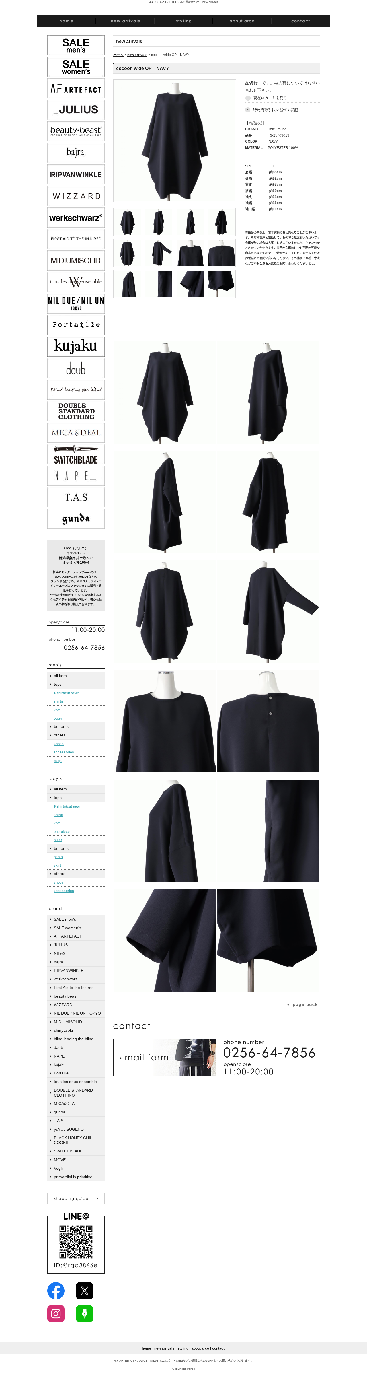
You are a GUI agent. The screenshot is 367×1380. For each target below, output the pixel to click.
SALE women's (67, 928)
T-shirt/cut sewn (66, 693)
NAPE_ (60, 1056)
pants (58, 857)
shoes (59, 744)
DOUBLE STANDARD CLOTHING (73, 1092)
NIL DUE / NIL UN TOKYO (77, 1013)
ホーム (118, 55)
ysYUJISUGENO (69, 1129)
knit (57, 710)
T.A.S (58, 1120)
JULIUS (61, 944)
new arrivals (137, 55)
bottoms (61, 726)
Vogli (58, 1168)
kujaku (60, 1064)
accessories (64, 752)
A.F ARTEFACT (68, 936)
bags (58, 761)
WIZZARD (63, 1004)
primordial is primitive (73, 1177)
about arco (200, 1348)
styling (182, 1348)
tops (58, 684)
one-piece (62, 832)
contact (218, 1348)
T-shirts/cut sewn (67, 806)
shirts (58, 701)
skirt (57, 866)
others (59, 735)
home (146, 1348)
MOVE (60, 1159)
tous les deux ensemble (75, 1081)
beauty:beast (65, 996)
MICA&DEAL (65, 1103)
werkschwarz (65, 979)
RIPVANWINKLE (68, 970)
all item (60, 675)
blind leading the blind (73, 1039)
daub (58, 1047)
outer (58, 718)
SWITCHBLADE (68, 1151)
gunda (59, 1112)
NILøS (59, 953)
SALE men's (65, 919)
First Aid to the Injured (74, 987)
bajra (58, 962)
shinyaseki (63, 1030)
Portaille (61, 1073)
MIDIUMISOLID (68, 1021)
